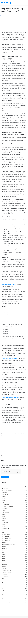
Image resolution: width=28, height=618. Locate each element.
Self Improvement (5, 576)
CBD (3, 502)
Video (3, 598)
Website (2, 460)
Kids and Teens (5, 548)
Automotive (4, 492)
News (3, 562)
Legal (3, 552)
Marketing (4, 556)
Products (4, 566)
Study (3, 588)
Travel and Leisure (6, 592)
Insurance (4, 542)
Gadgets (3, 524)
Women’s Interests (6, 600)
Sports (3, 586)
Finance (3, 520)
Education (4, 514)
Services (3, 580)
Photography (4, 564)
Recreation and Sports (6, 570)
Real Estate (4, 568)
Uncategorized (5, 596)
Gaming (3, 526)
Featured (4, 518)
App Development (5, 488)
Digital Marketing (5, 512)
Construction (4, 508)
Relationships (4, 574)
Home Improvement (6, 540)
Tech (3, 590)
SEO (3, 578)
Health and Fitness (6, 534)
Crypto (3, 510)
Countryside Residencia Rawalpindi (10, 397)
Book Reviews (5, 494)
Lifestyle (3, 554)
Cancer (3, 498)
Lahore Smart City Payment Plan (9, 358)
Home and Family (5, 536)
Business (4, 496)
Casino (3, 500)
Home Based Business (6, 538)
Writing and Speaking (6, 602)
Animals (3, 486)
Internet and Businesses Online (8, 544)
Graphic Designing (5, 528)
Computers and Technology (7, 506)
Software (4, 584)
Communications (5, 504)
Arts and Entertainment (7, 490)
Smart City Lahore (20, 146)
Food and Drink (5, 522)
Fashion (3, 516)
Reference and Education (7, 572)
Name (2, 450)
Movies (3, 560)
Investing (4, 546)
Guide (3, 530)
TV (2, 594)
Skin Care (4, 582)
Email (2, 455)
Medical (3, 558)
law (2, 550)
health (3, 532)
